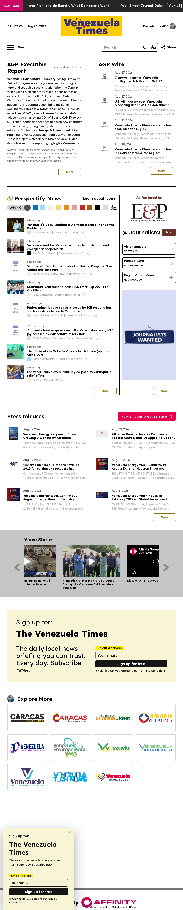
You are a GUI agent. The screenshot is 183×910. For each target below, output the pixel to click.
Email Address (109, 648)
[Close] (69, 832)
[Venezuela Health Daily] (156, 747)
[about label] (29, 232)
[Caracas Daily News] (27, 718)
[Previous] (17, 567)
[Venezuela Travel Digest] (113, 777)
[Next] (166, 567)
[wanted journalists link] (149, 213)
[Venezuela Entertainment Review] (27, 747)
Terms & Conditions (152, 670)
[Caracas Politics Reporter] (70, 718)
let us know (34, 157)
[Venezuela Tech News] (70, 777)
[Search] (145, 47)
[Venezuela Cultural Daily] (156, 718)
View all (174, 5)
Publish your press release (144, 416)
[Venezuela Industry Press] (27, 777)
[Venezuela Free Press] (113, 747)
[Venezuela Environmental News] (70, 747)
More (70, 172)
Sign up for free (131, 664)
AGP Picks (12, 6)
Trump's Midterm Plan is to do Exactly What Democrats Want (58, 6)
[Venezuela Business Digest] (113, 718)
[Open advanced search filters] (153, 47)
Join (168, 232)
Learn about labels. (100, 198)
